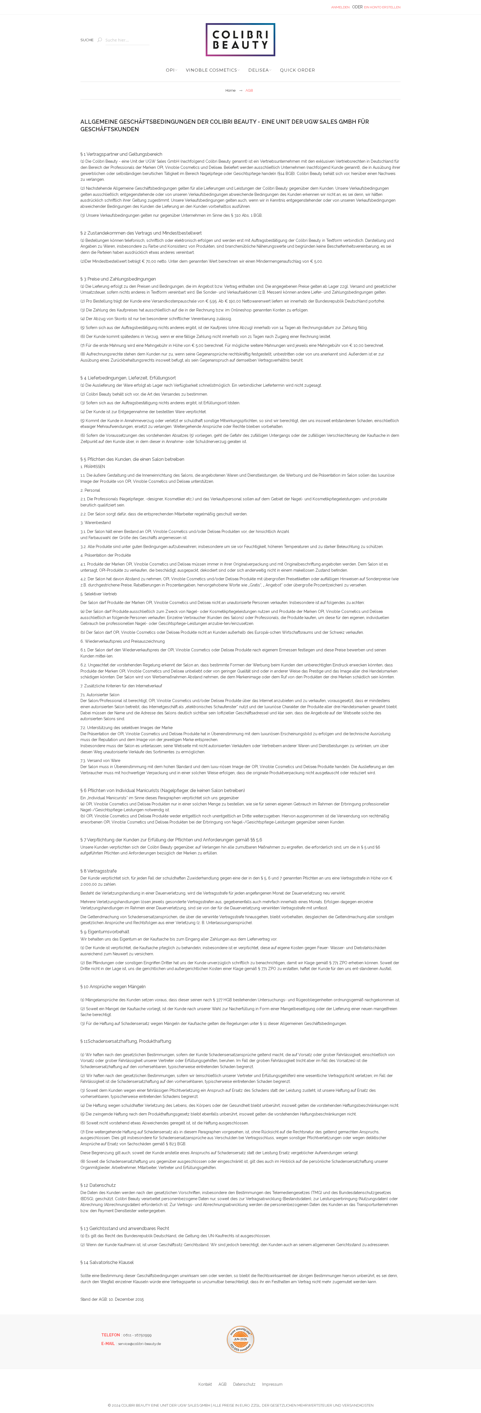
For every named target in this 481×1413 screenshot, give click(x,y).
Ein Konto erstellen (382, 7)
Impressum (272, 1384)
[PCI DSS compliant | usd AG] (240, 1339)
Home (230, 90)
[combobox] (127, 40)
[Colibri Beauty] (240, 39)
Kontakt (205, 1384)
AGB (223, 1384)
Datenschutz (244, 1384)
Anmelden (340, 7)
